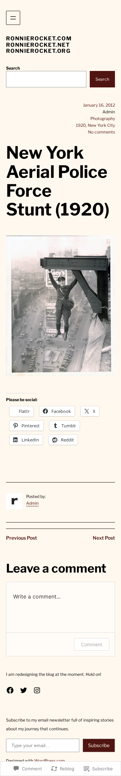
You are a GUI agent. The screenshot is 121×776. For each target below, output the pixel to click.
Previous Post (21, 538)
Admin (32, 503)
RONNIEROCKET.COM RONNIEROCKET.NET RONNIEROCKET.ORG (39, 44)
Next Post (104, 538)
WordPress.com (49, 760)
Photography (102, 118)
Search (13, 68)
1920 (81, 125)
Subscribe (99, 745)
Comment (91, 644)
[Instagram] (37, 690)
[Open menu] (13, 18)
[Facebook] (10, 690)
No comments (101, 131)
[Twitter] (23, 690)
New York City (101, 125)
